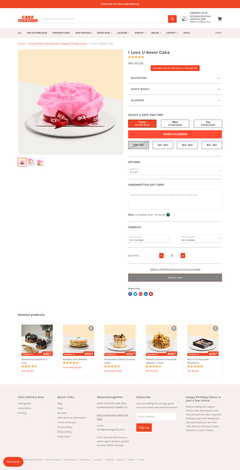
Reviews (62, 412)
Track (186, 32)
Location (122, 32)
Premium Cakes (61, 32)
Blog (59, 403)
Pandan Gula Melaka (75, 359)
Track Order (63, 436)
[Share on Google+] (141, 294)
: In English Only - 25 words (154, 214)
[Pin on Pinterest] (151, 294)
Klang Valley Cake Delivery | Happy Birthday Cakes (58, 43)
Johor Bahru (24, 408)
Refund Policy (64, 431)
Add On (155, 32)
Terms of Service (66, 422)
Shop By (139, 32)
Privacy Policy (64, 427)
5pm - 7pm (212, 145)
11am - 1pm (138, 145)
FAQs (60, 408)
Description (138, 77)
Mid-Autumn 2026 (37, 32)
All (20, 32)
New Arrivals (83, 32)
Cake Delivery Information (71, 417)
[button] (136, 57)
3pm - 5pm (187, 145)
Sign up (144, 427)
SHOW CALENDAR (175, 134)
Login (218, 32)
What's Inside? (140, 89)
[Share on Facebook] (130, 294)
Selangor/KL (24, 403)
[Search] (172, 19)
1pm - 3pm (163, 145)
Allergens (137, 100)
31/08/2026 (175, 123)
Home (21, 43)
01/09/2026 (208, 123)
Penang (22, 412)
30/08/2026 (142, 123)
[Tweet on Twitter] (135, 294)
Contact (171, 32)
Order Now (103, 32)
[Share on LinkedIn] (146, 294)
